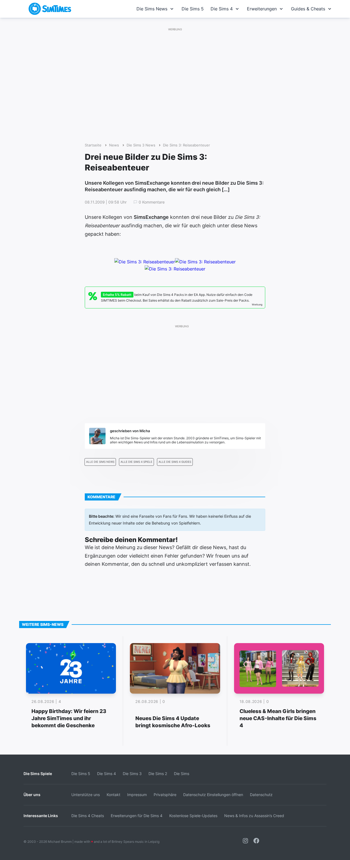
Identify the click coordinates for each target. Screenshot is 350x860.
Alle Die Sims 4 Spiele (136, 462)
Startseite (93, 145)
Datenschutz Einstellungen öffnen (213, 794)
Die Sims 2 (157, 773)
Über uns (32, 794)
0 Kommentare (152, 202)
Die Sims (181, 773)
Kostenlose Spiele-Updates (193, 815)
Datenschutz (261, 794)
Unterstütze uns (85, 794)
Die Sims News (151, 8)
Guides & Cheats (308, 8)
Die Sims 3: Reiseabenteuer (186, 145)
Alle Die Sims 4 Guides (175, 462)
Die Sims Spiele (38, 773)
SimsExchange (151, 217)
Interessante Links (41, 815)
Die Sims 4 (222, 8)
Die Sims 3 (132, 773)
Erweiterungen (262, 8)
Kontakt (113, 794)
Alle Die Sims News (100, 462)
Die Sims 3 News (141, 145)
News (114, 145)
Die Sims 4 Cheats (87, 815)
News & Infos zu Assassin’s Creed (254, 815)
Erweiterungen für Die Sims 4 (136, 815)
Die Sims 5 (193, 8)
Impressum (137, 794)
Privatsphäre (165, 794)
